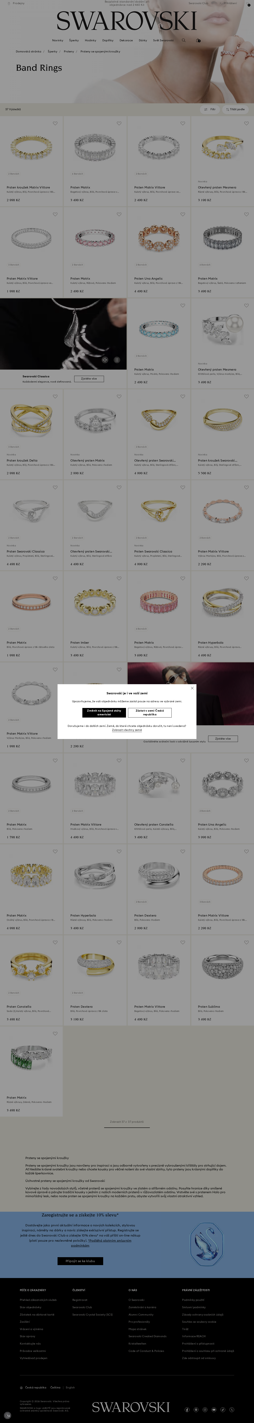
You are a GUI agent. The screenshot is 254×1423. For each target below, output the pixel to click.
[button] (192, 688)
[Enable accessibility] (7, 1415)
